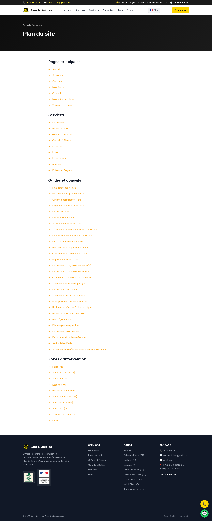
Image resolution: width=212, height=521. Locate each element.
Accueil (68, 10)
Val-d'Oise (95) (60, 408)
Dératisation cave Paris (64, 289)
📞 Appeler (180, 10)
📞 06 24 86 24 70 (32, 2)
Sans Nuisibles (41, 10)
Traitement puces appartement (69, 295)
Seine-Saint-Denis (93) (64, 396)
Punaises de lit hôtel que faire (68, 313)
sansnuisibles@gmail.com (175, 455)
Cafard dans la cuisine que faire (69, 253)
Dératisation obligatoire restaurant (71, 271)
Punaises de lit (60, 128)
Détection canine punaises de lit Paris (72, 235)
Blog (120, 10)
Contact (130, 10)
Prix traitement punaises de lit (68, 193)
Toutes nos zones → (63, 414)
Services (57, 81)
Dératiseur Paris (61, 211)
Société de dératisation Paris (67, 223)
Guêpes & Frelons (62, 134)
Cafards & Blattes (61, 140)
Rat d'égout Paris (61, 319)
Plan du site (184, 516)
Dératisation (58, 122)
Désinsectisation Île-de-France (69, 337)
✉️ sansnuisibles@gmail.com (56, 2)
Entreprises (109, 10)
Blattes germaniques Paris (66, 325)
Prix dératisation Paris (64, 187)
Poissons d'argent (62, 170)
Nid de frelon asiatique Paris (67, 241)
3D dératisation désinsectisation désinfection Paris (79, 349)
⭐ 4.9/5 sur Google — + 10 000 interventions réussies (141, 2)
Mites (55, 152)
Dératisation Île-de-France (66, 331)
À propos (80, 10)
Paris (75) (57, 366)
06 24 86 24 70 (170, 450)
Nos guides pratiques (63, 99)
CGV (166, 516)
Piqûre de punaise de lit (65, 259)
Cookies (173, 516)
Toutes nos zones (62, 105)
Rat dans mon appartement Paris (70, 247)
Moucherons (59, 158)
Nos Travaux (59, 87)
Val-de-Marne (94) (62, 402)
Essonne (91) (59, 384)
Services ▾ (94, 10)
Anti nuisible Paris (62, 343)
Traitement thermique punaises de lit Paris (75, 229)
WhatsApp (168, 460)
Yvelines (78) (59, 378)
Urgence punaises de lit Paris (68, 205)
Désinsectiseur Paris (63, 217)
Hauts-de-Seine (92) (63, 390)
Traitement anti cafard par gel (68, 283)
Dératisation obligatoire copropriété (71, 265)
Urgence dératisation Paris (66, 199)
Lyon (55, 420)
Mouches (57, 146)
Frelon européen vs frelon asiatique (72, 307)
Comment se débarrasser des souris (72, 277)
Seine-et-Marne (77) (63, 372)
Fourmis (56, 164)
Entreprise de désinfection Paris (69, 301)
